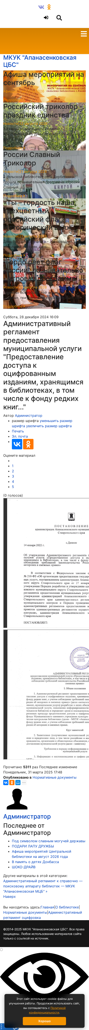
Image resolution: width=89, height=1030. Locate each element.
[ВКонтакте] (17, 444)
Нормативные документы (54, 777)
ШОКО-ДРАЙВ (23, 867)
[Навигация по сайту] (84, 34)
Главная (47, 907)
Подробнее (13, 100)
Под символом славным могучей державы (48, 841)
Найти (8, 8)
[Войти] (45, 18)
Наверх (9, 896)
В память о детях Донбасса (35, 862)
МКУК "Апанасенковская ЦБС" (39, 61)
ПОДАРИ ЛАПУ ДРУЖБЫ (33, 846)
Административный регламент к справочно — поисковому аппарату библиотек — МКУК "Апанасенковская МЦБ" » (43, 886)
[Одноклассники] (28, 444)
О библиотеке (67, 907)
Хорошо (44, 1021)
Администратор (28, 415)
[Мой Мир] (18, 782)
